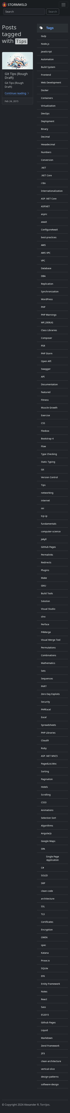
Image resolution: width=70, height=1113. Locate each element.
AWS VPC (45, 252)
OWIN (44, 937)
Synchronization (50, 291)
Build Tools (47, 593)
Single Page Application (52, 858)
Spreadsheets (48, 724)
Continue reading (15, 93)
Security (45, 701)
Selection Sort (48, 817)
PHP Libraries (48, 732)
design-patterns (50, 1076)
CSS (43, 423)
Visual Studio (48, 608)
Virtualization (48, 105)
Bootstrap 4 (47, 438)
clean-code (47, 890)
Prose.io (45, 960)
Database (46, 268)
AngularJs (46, 833)
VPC (43, 260)
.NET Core (46, 175)
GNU (43, 585)
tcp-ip (44, 515)
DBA (43, 276)
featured (45, 392)
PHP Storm (46, 353)
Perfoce (45, 624)
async (44, 214)
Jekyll (44, 539)
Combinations (48, 655)
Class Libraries (49, 330)
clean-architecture (51, 1061)
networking (47, 492)
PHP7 (44, 686)
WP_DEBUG (47, 322)
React (44, 999)
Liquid (44, 1030)
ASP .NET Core (48, 198)
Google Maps (48, 841)
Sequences (47, 678)
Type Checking (49, 454)
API (43, 376)
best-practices (48, 237)
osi (42, 508)
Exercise (45, 415)
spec (43, 945)
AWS (43, 245)
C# (42, 867)
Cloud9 (45, 740)
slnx (43, 616)
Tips (43, 485)
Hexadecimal (48, 144)
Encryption (47, 929)
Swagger (46, 368)
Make (44, 577)
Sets (43, 670)
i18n (43, 183)
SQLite (44, 968)
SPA (43, 848)
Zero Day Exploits (50, 694)
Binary (44, 128)
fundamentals (48, 523)
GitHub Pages (48, 546)
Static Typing (48, 461)
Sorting (45, 771)
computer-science (51, 531)
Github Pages (48, 1022)
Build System (48, 67)
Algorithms (47, 825)
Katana (45, 952)
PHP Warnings (48, 314)
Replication (47, 283)
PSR (43, 345)
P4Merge (46, 632)
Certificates (47, 921)
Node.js (45, 43)
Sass (43, 1007)
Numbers (46, 152)
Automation (47, 59)
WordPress (47, 299)
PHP (43, 306)
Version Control (49, 477)
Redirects (46, 562)
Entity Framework (50, 983)
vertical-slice (48, 1068)
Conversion (47, 159)
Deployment (47, 121)
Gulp (43, 36)
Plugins (45, 570)
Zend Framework (50, 1045)
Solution (45, 601)
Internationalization (52, 190)
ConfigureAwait (49, 229)
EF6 (43, 976)
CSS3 (43, 802)
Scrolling (46, 794)
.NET (43, 167)
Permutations (48, 647)
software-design (50, 1084)
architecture (47, 898)
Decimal (45, 136)
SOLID (44, 875)
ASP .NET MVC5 (49, 755)
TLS (43, 914)
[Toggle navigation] (63, 4)
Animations (47, 810)
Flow (43, 446)
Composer (46, 337)
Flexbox (45, 430)
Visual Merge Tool (50, 639)
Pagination (47, 779)
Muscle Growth (49, 407)
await (44, 221)
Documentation (49, 384)
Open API (46, 361)
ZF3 (43, 1053)
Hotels (44, 786)
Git (42, 469)
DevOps (45, 113)
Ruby (44, 748)
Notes (44, 991)
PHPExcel (46, 709)
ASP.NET (45, 206)
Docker (45, 90)
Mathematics (48, 663)
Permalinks (47, 554)
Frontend (46, 74)
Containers (47, 97)
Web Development (51, 82)
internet (45, 500)
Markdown (47, 1037)
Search (53, 11)
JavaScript (46, 51)
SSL (43, 906)
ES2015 (45, 1014)
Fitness (45, 399)
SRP (43, 883)
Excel (44, 717)
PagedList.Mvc (49, 763)
